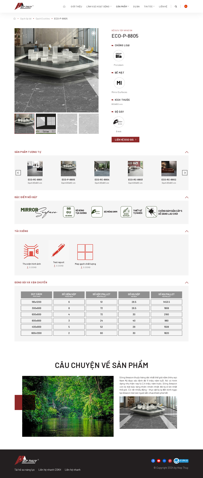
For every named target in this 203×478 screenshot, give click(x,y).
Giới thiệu (76, 6)
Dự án (136, 6)
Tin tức (148, 6)
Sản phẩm (121, 6)
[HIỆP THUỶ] (24, 6)
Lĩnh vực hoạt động (97, 6)
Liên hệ (163, 6)
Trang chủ (64, 6)
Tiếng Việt (186, 6)
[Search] (175, 6)
